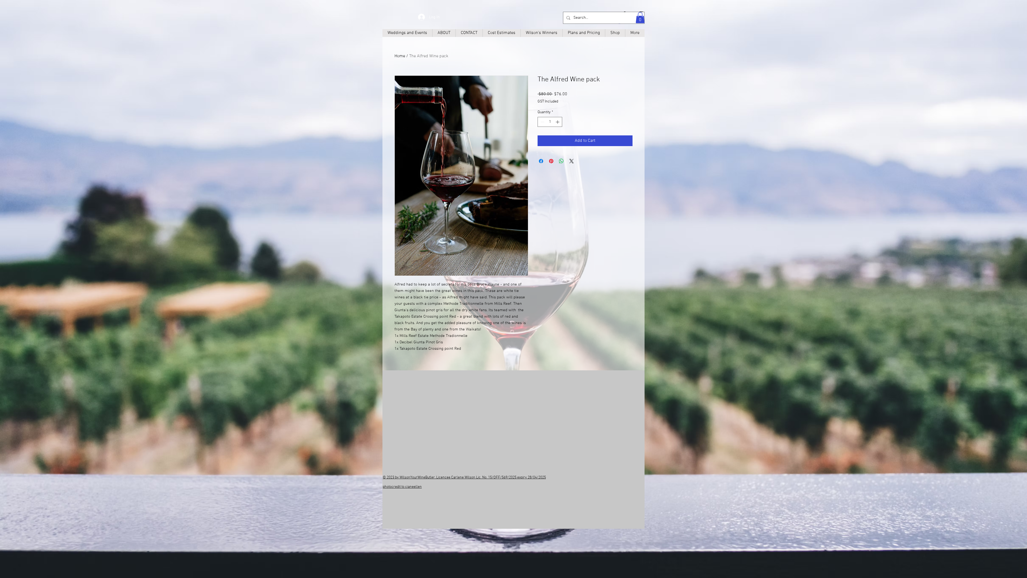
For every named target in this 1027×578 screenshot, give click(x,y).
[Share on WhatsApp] (561, 161)
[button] (640, 17)
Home (399, 56)
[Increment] (558, 122)
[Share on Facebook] (541, 161)
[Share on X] (571, 161)
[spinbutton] (550, 122)
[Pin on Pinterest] (551, 161)
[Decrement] (541, 122)
